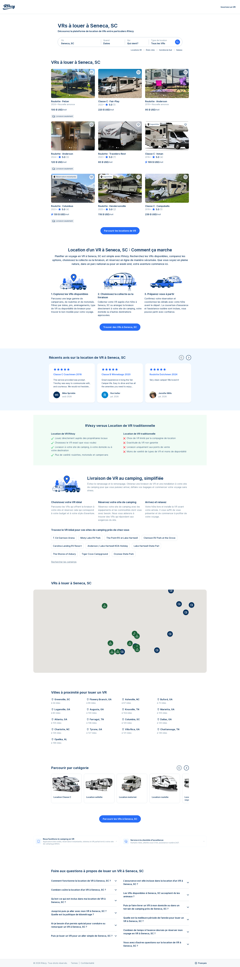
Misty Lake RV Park (90, 537)
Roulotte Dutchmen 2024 (163, 374)
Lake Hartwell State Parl (146, 546)
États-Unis (150, 50)
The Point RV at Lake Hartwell (122, 537)
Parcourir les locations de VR (120, 230)
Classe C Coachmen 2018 (67, 374)
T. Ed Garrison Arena (64, 537)
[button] (79, 42)
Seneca (179, 50)
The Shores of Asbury (64, 554)
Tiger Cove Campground (95, 554)
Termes (74, 963)
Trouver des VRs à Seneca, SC (120, 327)
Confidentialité (87, 963)
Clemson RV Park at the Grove (159, 537)
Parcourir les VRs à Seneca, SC (120, 819)
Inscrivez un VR (228, 7)
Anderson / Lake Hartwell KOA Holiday (108, 546)
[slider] (108, 104)
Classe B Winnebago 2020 (116, 374)
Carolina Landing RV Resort (67, 546)
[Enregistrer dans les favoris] (91, 72)
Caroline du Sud (165, 50)
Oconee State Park (124, 554)
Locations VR (136, 50)
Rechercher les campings (64, 561)
